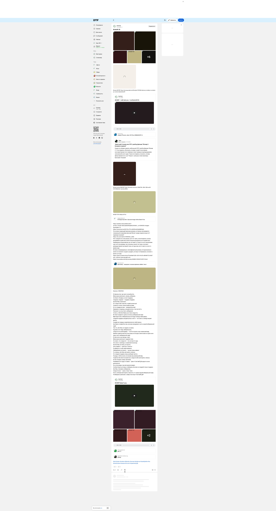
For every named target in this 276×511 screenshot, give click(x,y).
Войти (181, 20)
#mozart (127, 463)
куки (101, 508)
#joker (118, 461)
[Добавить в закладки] (118, 470)
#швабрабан (144, 461)
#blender (127, 461)
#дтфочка (137, 461)
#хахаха (122, 463)
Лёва (120, 140)
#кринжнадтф (134, 463)
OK (107, 508)
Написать (173, 20)
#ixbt (114, 461)
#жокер (132, 461)
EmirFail (119, 25)
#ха (149, 461)
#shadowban (116, 463)
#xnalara (122, 461)
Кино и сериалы (122, 141)
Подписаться (152, 26)
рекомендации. (97, 143)
